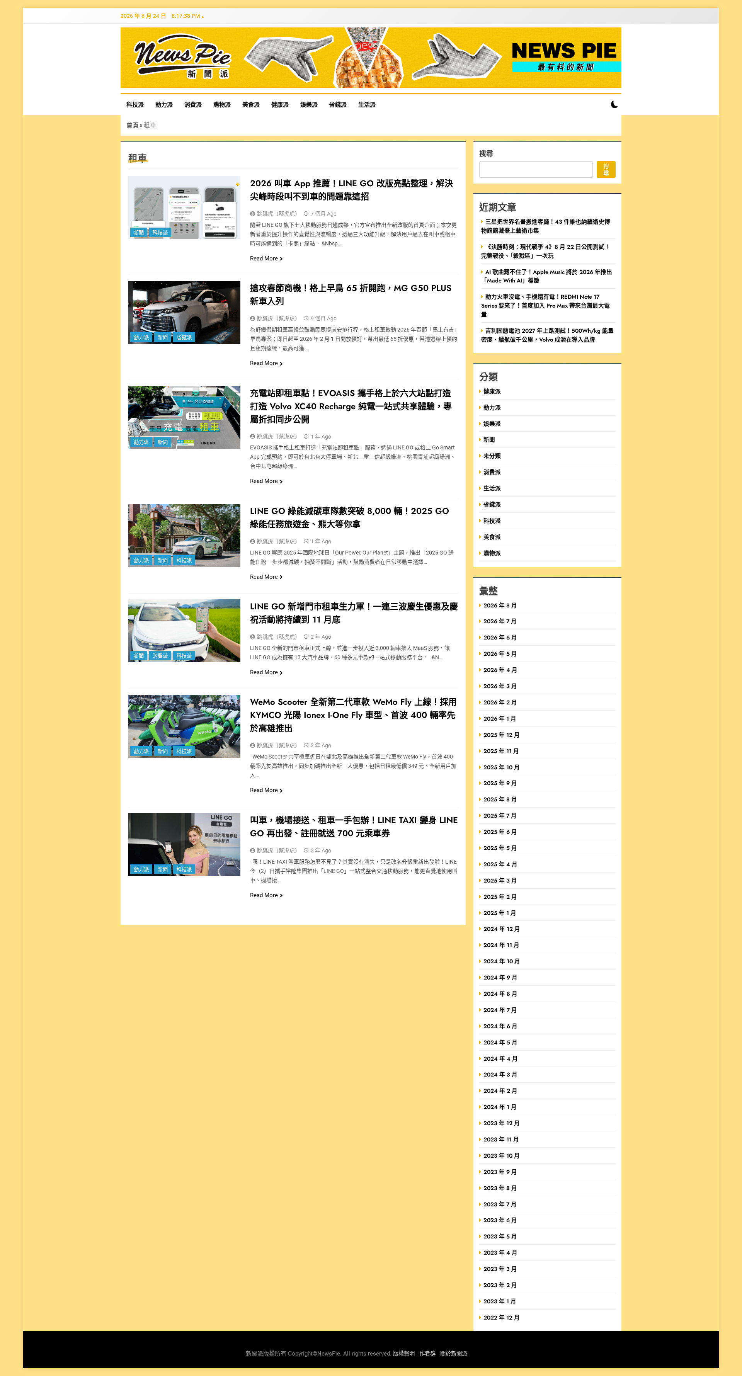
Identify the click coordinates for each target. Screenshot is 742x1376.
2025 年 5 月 (500, 848)
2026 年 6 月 (500, 637)
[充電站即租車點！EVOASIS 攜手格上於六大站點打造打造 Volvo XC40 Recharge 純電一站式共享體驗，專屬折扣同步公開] (184, 417)
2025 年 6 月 (500, 832)
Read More (264, 258)
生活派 (367, 104)
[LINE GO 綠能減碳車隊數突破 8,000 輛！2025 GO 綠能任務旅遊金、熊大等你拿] (184, 535)
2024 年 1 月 (500, 1107)
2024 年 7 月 (500, 1010)
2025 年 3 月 (500, 880)
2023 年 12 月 (501, 1123)
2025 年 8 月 (500, 799)
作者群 (427, 1353)
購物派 (222, 104)
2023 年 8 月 (500, 1188)
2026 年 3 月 (500, 686)
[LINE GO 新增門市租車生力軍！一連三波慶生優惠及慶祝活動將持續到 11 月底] (184, 630)
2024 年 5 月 (500, 1042)
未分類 (492, 456)
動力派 (164, 104)
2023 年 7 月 (500, 1204)
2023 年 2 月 (500, 1285)
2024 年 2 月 (500, 1091)
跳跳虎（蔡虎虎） (278, 214)
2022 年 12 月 (501, 1317)
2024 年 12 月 (501, 929)
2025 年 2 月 (500, 897)
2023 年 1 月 (499, 1301)
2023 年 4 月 (500, 1252)
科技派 (135, 104)
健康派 (280, 104)
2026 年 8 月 (500, 605)
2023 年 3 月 (500, 1269)
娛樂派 (309, 104)
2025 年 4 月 (500, 864)
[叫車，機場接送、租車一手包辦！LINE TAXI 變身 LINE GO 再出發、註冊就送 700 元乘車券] (184, 844)
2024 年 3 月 (500, 1074)
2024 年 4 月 (500, 1059)
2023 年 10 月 (501, 1155)
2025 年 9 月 (500, 783)
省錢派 (338, 104)
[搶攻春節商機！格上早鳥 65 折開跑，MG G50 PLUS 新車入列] (184, 312)
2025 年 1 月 (499, 913)
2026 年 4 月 (500, 670)
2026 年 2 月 (500, 702)
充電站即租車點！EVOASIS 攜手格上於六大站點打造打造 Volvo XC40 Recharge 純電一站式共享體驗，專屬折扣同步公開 (351, 406)
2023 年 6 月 (500, 1220)
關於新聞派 (453, 1353)
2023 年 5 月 (500, 1236)
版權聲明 (404, 1353)
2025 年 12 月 (501, 735)
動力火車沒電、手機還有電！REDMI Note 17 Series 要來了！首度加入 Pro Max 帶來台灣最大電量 (545, 305)
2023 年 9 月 (500, 1172)
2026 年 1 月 (499, 718)
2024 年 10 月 (501, 961)
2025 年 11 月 (501, 751)
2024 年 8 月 (500, 994)
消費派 (193, 104)
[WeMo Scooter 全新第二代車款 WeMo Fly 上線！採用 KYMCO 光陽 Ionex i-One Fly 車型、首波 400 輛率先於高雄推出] (184, 726)
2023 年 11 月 (501, 1139)
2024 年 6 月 (500, 1026)
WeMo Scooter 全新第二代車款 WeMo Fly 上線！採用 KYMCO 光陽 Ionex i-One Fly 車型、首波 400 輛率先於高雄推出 (353, 715)
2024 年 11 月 (501, 945)
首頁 (132, 125)
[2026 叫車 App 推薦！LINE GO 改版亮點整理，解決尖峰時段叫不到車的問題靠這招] (184, 207)
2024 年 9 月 (500, 977)
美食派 (251, 104)
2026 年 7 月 (500, 621)
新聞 (139, 233)
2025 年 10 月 (501, 767)
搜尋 (486, 153)
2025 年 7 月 (500, 815)
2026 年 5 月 (500, 654)
